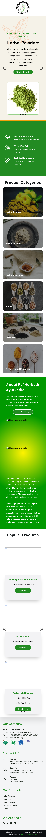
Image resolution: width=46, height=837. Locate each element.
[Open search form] (3, 8)
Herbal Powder (8, 799)
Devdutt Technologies (28, 834)
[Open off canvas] (42, 8)
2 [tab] (23, 114)
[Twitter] (8, 823)
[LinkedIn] (15, 823)
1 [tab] (20, 114)
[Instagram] (11, 823)
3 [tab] (25, 114)
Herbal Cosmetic (9, 802)
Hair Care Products (10, 806)
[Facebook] (4, 823)
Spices (5, 809)
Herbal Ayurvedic (9, 796)
